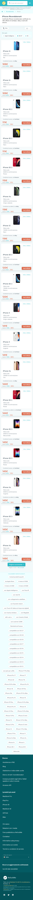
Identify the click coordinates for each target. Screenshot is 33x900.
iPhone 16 (6, 804)
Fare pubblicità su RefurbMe (12, 832)
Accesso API (7, 785)
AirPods (5, 813)
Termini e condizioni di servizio (13, 849)
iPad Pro (5, 800)
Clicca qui (12, 8)
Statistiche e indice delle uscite (13, 770)
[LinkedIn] (13, 894)
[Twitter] (9, 894)
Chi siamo (6, 824)
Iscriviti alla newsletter (10, 869)
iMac (4, 817)
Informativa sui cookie (10, 845)
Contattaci (6, 836)
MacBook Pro (7, 796)
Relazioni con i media (10, 828)
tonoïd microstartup (8, 885)
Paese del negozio (8, 855)
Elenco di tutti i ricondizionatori (13, 775)
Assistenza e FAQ (9, 762)
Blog (4, 766)
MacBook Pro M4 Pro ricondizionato (19, 882)
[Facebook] (4, 894)
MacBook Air (7, 809)
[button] (28, 28)
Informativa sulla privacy (11, 841)
